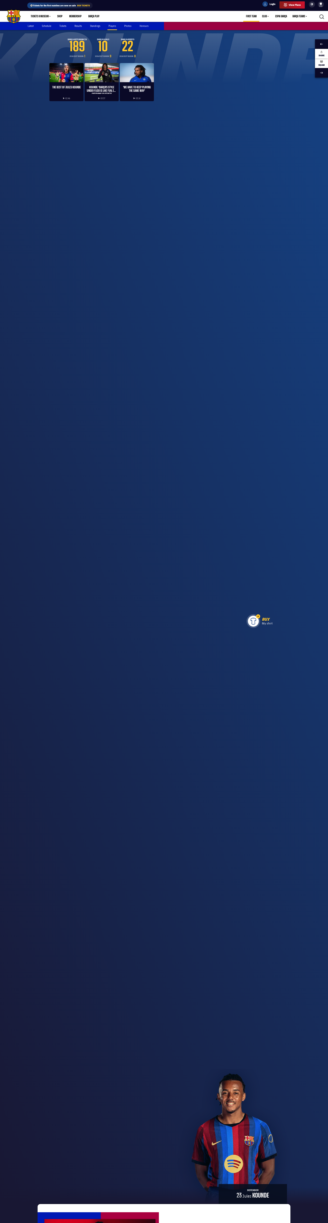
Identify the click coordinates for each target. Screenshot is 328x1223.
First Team (251, 16)
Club (264, 16)
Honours (144, 25)
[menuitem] (321, 4)
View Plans (295, 4)
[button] (258, 616)
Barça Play (93, 16)
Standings (95, 25)
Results (78, 25)
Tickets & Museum (40, 16)
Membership (75, 16)
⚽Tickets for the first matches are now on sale (60, 5)
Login (270, 4)
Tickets (62, 25)
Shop (59, 16)
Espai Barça (281, 16)
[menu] (321, 4)
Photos (127, 25)
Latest (31, 25)
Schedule (46, 25)
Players (112, 25)
